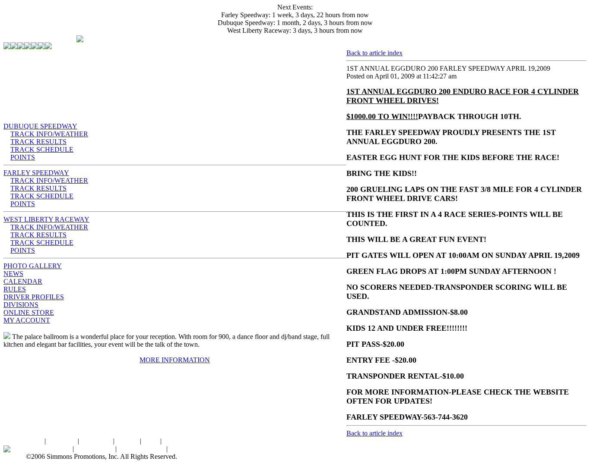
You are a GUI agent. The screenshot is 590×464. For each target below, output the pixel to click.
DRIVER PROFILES (33, 297)
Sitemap (127, 441)
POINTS (22, 157)
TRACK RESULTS (38, 141)
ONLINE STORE (28, 312)
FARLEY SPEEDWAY (36, 172)
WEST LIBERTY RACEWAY (46, 219)
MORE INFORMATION (175, 360)
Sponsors (175, 441)
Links (151, 441)
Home (34, 441)
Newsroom (184, 448)
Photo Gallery (95, 448)
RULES (14, 289)
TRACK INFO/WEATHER (49, 134)
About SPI (61, 441)
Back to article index (374, 52)
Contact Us (96, 441)
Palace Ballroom (48, 448)
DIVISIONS (20, 304)
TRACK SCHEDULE (41, 149)
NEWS (13, 273)
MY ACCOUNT (26, 320)
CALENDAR (22, 281)
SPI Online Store (141, 448)
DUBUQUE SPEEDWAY (40, 126)
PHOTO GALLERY (32, 266)
